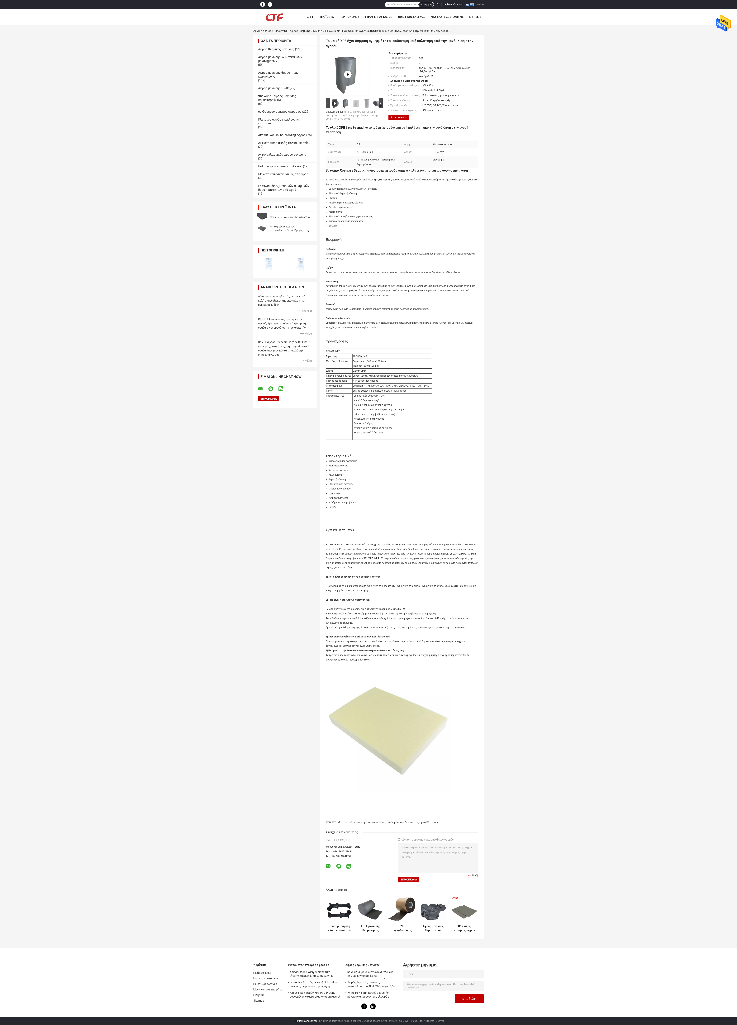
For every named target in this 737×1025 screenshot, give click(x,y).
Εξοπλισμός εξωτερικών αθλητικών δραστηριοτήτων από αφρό (283, 188)
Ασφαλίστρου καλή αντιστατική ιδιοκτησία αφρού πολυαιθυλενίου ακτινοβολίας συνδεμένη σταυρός (312, 974)
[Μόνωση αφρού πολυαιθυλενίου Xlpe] (262, 217)
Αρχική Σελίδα (262, 30)
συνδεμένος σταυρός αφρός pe (280, 111)
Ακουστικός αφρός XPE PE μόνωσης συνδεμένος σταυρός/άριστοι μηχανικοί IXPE (315, 995)
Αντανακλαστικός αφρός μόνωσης (282, 154)
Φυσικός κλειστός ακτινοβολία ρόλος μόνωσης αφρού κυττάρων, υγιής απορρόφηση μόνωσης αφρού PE (314, 985)
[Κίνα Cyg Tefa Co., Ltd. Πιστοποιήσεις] (269, 264)
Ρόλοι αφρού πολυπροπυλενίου (280, 166)
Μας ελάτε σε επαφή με (447, 16)
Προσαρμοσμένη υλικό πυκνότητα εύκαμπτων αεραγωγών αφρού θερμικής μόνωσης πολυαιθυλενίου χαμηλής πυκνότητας (339, 928)
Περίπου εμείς (349, 16)
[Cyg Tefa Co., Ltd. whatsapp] (273, 389)
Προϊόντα (327, 16)
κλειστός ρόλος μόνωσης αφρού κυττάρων (362, 822)
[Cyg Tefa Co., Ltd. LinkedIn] (270, 4)
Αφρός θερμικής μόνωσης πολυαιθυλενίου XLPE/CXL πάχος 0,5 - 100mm (371, 985)
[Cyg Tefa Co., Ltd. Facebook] (262, 4)
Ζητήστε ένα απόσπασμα (449, 4)
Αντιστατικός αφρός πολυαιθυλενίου (284, 143)
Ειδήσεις (475, 16)
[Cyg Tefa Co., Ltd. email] (263, 389)
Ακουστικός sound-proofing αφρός (282, 135)
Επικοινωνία (398, 117)
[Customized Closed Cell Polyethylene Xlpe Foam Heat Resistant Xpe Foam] (348, 74)
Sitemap (258, 1000)
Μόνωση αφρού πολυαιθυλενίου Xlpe (290, 217)
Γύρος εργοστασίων (378, 16)
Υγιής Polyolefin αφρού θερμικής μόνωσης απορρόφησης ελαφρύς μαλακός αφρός (368, 995)
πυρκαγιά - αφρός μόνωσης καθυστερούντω (277, 98)
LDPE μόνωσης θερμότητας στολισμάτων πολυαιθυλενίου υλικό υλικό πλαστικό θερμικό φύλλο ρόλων (370, 928)
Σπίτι (310, 16)
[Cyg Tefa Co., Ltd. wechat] (283, 389)
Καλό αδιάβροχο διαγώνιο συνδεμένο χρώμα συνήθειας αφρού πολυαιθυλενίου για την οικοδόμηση (370, 974)
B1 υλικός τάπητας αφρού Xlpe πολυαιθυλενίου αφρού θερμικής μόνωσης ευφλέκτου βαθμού (464, 928)
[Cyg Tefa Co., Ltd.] (274, 17)
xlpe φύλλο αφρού (429, 822)
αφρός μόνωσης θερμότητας (402, 822)
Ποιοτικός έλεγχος (411, 16)
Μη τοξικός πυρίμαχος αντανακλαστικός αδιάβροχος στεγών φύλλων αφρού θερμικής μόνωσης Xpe (291, 230)
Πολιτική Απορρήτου (306, 1021)
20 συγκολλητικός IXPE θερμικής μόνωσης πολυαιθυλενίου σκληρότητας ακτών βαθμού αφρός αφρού (401, 928)
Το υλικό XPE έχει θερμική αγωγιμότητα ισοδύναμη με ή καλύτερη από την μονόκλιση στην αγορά (352, 115)
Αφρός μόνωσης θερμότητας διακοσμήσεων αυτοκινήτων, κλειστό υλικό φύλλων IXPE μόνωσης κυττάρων (433, 928)
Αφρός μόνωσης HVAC (273, 88)
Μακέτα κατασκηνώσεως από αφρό (283, 174)
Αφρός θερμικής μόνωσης (306, 30)
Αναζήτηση (426, 4)
